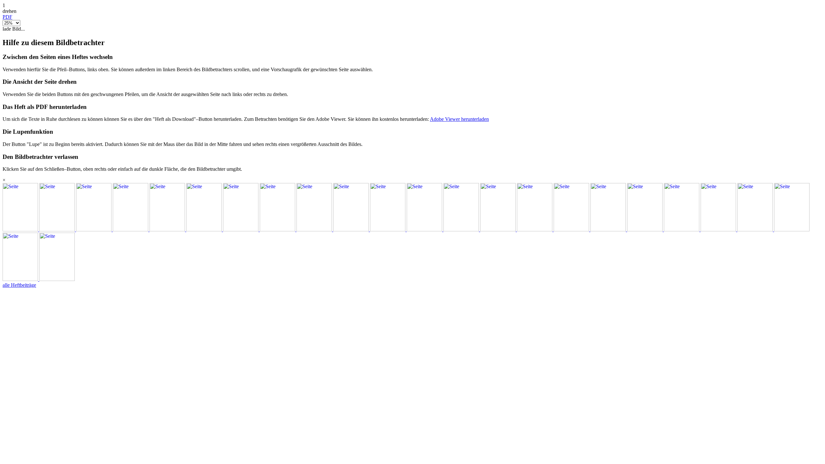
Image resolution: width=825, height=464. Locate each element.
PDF (7, 17)
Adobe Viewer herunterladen (459, 119)
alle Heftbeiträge (19, 285)
